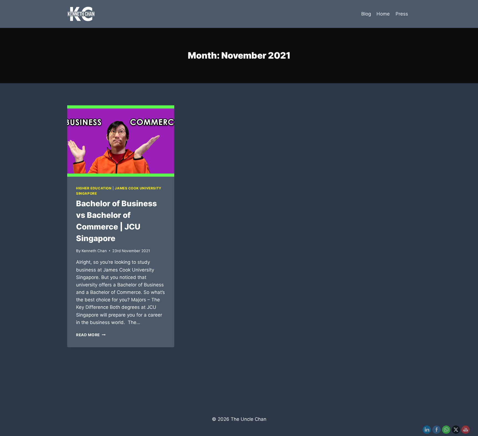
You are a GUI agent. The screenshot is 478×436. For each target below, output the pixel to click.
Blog (366, 14)
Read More (91, 335)
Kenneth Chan (94, 251)
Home (383, 14)
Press (402, 14)
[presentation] (120, 141)
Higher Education (94, 188)
